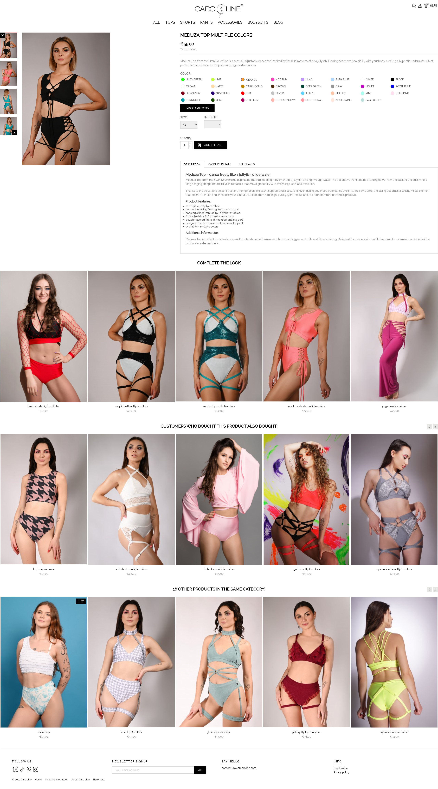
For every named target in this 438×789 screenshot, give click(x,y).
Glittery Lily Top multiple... (219, 732)
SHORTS (187, 22)
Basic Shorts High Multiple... (44, 406)
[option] (44, 343)
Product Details (219, 164)
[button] (429, 426)
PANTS (206, 22)
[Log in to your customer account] (420, 6)
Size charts (247, 164)
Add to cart (210, 145)
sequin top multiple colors (219, 406)
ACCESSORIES (230, 22)
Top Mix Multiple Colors (307, 732)
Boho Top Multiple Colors (131, 569)
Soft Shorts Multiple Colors (44, 569)
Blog (278, 22)
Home (38, 779)
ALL (156, 22)
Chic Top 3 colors (44, 732)
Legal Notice (341, 768)
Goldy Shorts (394, 569)
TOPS (170, 22)
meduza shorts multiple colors (306, 406)
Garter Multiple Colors (219, 569)
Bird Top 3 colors (394, 732)
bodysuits (258, 22)
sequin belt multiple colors (131, 406)
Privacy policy (341, 772)
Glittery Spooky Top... (131, 732)
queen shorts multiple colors (306, 569)
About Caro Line (80, 779)
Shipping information (56, 779)
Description (192, 164)
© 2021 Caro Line (21, 779)
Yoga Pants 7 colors (394, 406)
